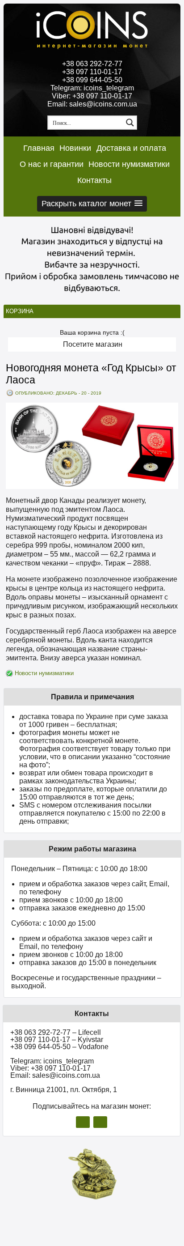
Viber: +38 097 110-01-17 (92, 96)
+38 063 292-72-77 (92, 64)
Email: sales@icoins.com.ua (92, 104)
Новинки (75, 148)
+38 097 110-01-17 (92, 72)
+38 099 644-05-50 (92, 80)
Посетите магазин (92, 344)
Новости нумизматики (129, 164)
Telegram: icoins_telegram (92, 88)
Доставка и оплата (131, 148)
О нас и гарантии (52, 164)
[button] (92, 204)
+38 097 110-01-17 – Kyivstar (56, 1039)
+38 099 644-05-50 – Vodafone (59, 1046)
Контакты (94, 180)
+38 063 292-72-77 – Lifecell (55, 1032)
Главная (38, 148)
